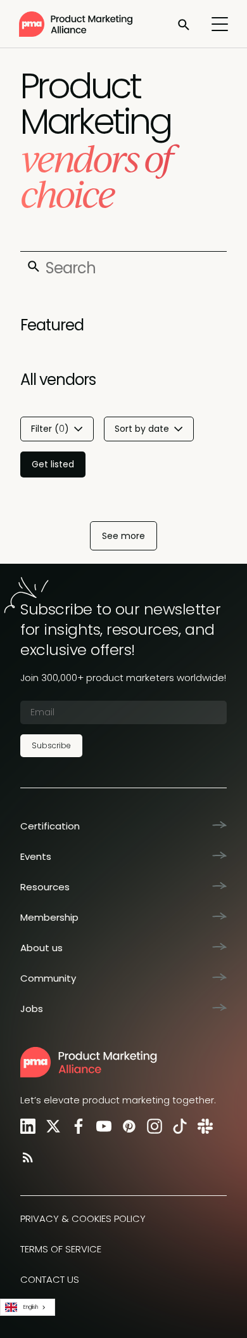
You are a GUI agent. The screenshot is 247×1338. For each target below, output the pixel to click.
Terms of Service (60, 1249)
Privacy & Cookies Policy (83, 1218)
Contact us (49, 1279)
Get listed (53, 464)
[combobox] (27, 1307)
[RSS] (25, 1157)
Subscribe (51, 745)
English (30, 1307)
